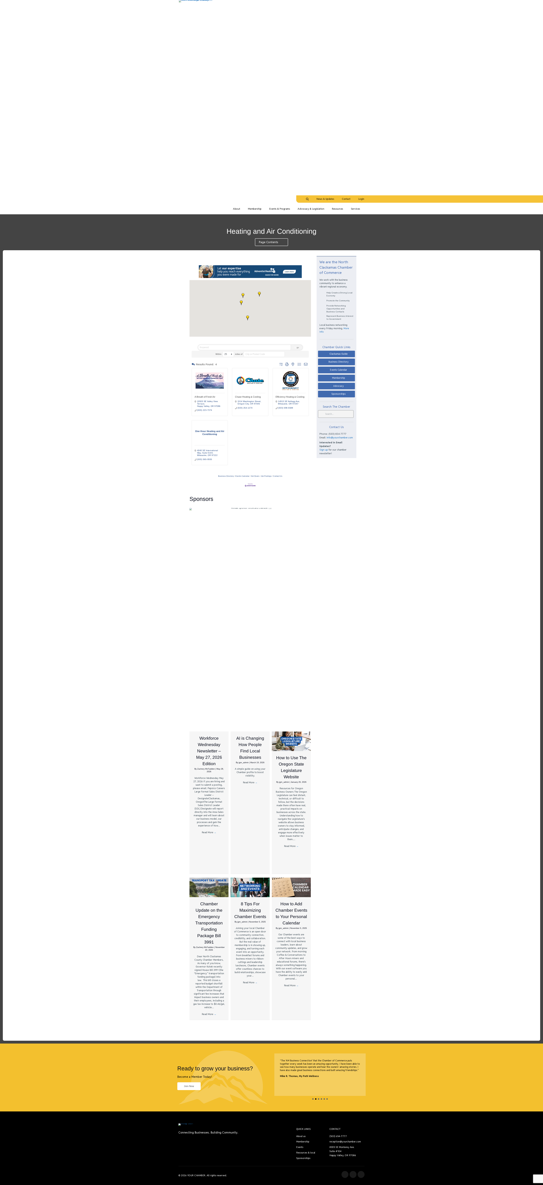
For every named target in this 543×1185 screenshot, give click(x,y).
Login (361, 198)
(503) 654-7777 (338, 1136)
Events (299, 1147)
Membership (302, 1141)
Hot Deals (255, 476)
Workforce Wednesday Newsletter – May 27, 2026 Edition (209, 751)
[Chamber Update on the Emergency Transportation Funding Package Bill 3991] (209, 887)
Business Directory (226, 476)
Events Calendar (242, 476)
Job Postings (266, 476)
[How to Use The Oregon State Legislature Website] (291, 741)
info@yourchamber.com (340, 437)
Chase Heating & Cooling (248, 397)
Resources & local (305, 1152)
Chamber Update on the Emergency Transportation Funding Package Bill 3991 (209, 923)
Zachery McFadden (206, 769)
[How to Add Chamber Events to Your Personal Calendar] (291, 887)
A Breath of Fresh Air (205, 397)
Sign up (323, 449)
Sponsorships (303, 1158)
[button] (247, 317)
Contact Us (277, 476)
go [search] (298, 347)
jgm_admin (244, 762)
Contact (346, 198)
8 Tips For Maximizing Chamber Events (250, 910)
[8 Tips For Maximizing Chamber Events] (250, 887)
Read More (209, 832)
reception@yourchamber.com (345, 1141)
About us (301, 1136)
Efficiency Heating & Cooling (290, 397)
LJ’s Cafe (304, 1079)
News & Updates (325, 198)
